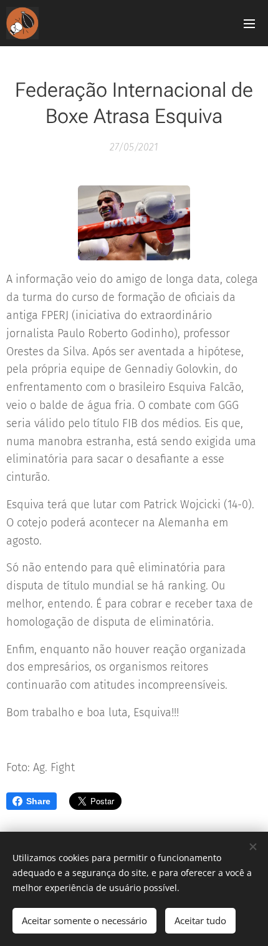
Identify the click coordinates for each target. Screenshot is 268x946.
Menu (249, 23)
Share (38, 801)
